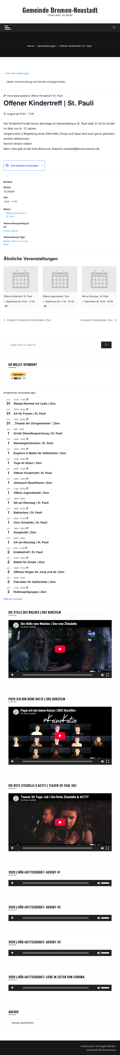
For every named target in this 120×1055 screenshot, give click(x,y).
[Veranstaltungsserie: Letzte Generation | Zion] (27, 478)
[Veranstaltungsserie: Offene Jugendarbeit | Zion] (45, 306)
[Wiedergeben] (12, 674)
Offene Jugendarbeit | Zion (56, 296)
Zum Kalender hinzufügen (25, 165)
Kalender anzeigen (13, 598)
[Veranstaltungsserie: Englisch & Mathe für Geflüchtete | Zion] (27, 449)
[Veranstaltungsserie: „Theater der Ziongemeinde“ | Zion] (27, 419)
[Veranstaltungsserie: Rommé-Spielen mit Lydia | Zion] (27, 399)
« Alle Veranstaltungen (16, 73)
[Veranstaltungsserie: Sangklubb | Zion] (27, 528)
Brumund (17, 241)
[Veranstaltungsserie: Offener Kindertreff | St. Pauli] (6, 306)
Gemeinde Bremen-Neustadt (60, 10)
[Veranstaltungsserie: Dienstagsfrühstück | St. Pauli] (27, 439)
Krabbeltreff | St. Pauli (28, 552)
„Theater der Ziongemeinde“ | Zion (37, 423)
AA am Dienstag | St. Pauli (31, 542)
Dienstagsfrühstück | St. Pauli (33, 443)
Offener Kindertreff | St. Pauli (18, 296)
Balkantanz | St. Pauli (28, 512)
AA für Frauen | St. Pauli (30, 413)
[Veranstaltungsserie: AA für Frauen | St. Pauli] (27, 409)
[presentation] (21, 279)
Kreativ (14, 230)
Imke (25, 241)
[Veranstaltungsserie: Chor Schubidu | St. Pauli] (27, 518)
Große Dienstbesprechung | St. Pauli (38, 433)
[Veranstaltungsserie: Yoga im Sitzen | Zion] (27, 459)
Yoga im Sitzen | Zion (28, 463)
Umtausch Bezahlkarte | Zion (96, 320)
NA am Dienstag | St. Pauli (95, 296)
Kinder (7, 230)
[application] (60, 649)
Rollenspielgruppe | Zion (30, 592)
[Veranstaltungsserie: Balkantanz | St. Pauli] (27, 508)
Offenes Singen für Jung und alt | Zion (39, 572)
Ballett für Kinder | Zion (29, 562)
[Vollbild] (107, 674)
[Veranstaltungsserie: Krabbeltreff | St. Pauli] (26, 548)
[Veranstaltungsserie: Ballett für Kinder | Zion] (27, 558)
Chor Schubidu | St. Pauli (30, 522)
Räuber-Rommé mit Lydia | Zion (35, 403)
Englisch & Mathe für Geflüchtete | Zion (29, 320)
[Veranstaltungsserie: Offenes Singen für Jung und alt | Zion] (27, 568)
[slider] (105, 883)
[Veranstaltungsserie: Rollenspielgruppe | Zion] (27, 587)
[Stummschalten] (102, 674)
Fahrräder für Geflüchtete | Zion (35, 582)
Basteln (7, 241)
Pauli (6, 244)
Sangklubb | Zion (25, 532)
